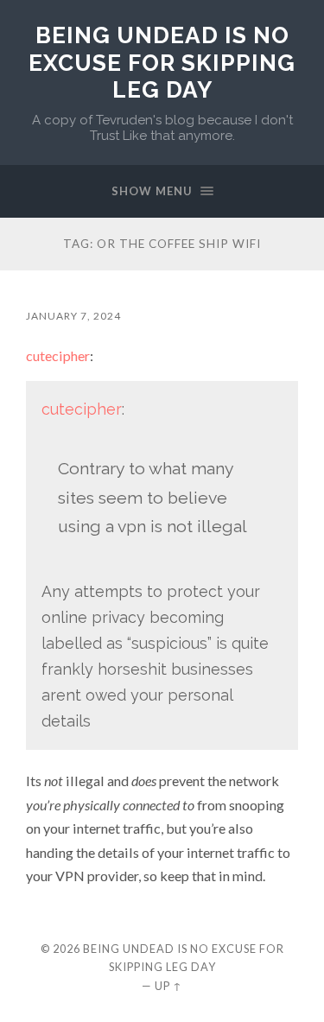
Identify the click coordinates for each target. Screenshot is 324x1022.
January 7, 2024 (73, 315)
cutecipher (58, 355)
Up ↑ (168, 986)
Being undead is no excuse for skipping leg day (162, 62)
